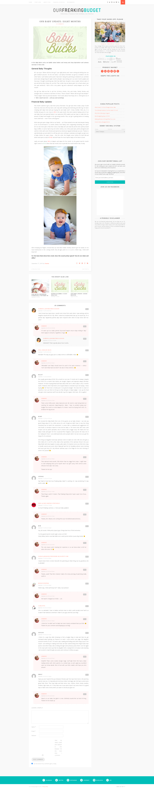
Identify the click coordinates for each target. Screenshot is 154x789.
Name (34, 727)
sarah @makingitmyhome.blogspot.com (53, 556)
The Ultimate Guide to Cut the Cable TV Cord (106, 110)
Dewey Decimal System (110, 129)
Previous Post (36, 269)
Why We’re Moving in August (102, 113)
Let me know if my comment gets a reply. (45, 763)
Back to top (120, 786)
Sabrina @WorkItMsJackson (48, 308)
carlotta (41, 605)
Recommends (71, 2)
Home (30, 2)
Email (34, 731)
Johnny (44, 326)
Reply (85, 326)
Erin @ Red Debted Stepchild (49, 503)
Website (34, 735)
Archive (117, 44)
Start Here (38, 2)
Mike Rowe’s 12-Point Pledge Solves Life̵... (105, 107)
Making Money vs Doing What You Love (105, 119)
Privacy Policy (45, 786)
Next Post (85, 269)
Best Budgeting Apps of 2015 (102, 116)
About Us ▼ (47, 2)
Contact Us (103, 44)
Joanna (47, 263)
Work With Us (110, 44)
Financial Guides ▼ (59, 2)
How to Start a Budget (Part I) (102, 122)
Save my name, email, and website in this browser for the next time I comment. (58, 747)
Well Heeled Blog (45, 350)
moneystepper (43, 583)
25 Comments (60, 24)
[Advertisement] (110, 89)
